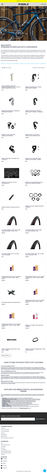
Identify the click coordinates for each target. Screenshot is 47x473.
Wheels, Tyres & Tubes (35, 63)
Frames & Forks (9, 63)
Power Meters (5, 403)
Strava (4, 463)
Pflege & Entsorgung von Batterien (7, 437)
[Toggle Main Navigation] (2, 4)
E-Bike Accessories (6, 400)
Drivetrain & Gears (23, 63)
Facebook (5, 458)
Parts (6, 9)
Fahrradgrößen (3, 449)
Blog (2, 443)
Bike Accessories (24, 408)
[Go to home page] (23, 4)
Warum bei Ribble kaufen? (5, 444)
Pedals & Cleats (16, 63)
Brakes (28, 63)
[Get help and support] (45, 471)
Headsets (4, 402)
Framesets (4, 398)
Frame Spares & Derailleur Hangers (9, 398)
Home (2, 9)
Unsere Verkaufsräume (5, 429)
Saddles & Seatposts (6, 405)
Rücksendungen (4, 436)
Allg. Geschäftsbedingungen (6, 451)
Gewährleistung (4, 434)
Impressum (3, 454)
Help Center (3, 428)
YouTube (5, 465)
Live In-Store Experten (5, 431)
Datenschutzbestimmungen (6, 452)
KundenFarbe (3, 446)
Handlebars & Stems (6, 401)
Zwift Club (5, 467)
